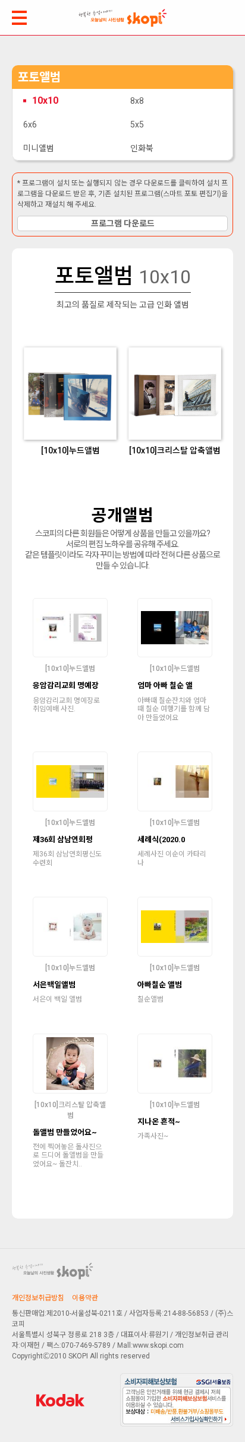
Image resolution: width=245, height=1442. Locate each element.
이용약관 (85, 1298)
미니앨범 (38, 148)
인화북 (141, 148)
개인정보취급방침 (38, 1298)
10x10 (45, 100)
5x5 (137, 124)
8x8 (137, 100)
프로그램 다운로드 (123, 223)
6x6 (30, 124)
